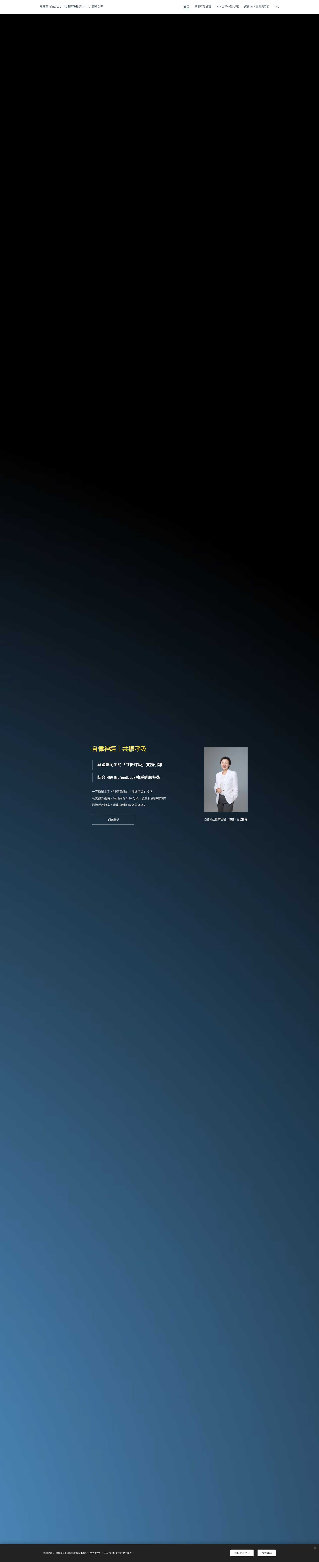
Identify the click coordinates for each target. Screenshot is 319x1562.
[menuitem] (187, 7)
